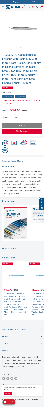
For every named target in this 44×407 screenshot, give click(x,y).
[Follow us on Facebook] (3, 378)
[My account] (37, 7)
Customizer (21, 97)
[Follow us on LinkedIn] (15, 378)
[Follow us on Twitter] (7, 378)
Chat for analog (22, 131)
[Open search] (30, 7)
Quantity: (5, 118)
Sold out (22, 125)
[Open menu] (3, 7)
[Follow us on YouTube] (11, 378)
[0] (40, 7)
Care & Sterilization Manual (12, 161)
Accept (7, 393)
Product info (8, 97)
